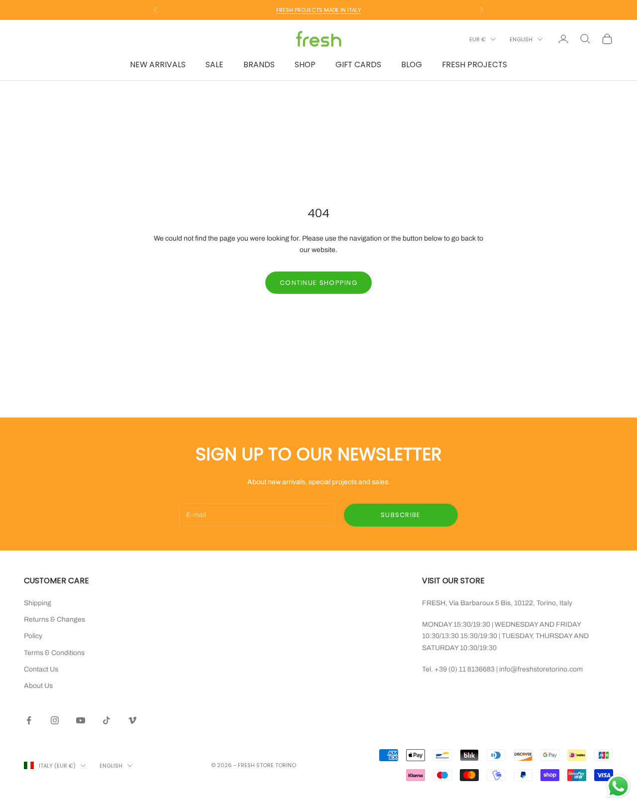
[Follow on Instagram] (55, 720)
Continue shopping (318, 282)
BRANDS (259, 64)
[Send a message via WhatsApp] (618, 786)
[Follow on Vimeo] (132, 720)
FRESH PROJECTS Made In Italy (318, 10)
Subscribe (401, 515)
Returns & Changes (54, 619)
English (521, 39)
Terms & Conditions (54, 653)
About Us (38, 685)
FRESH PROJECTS (474, 64)
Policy (33, 636)
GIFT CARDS (358, 64)
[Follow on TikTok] (106, 720)
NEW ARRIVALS (158, 64)
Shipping (37, 603)
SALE (214, 64)
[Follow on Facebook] (29, 720)
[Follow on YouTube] (81, 720)
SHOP (305, 64)
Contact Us (41, 669)
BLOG (411, 64)
